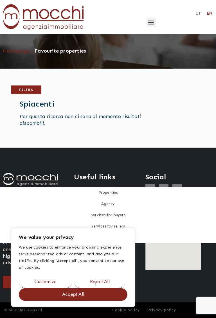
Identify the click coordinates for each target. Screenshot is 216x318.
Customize (45, 281)
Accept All (73, 294)
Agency (107, 204)
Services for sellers (108, 226)
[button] (151, 22)
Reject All (100, 281)
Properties (108, 192)
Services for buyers (108, 215)
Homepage (16, 51)
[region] (73, 267)
